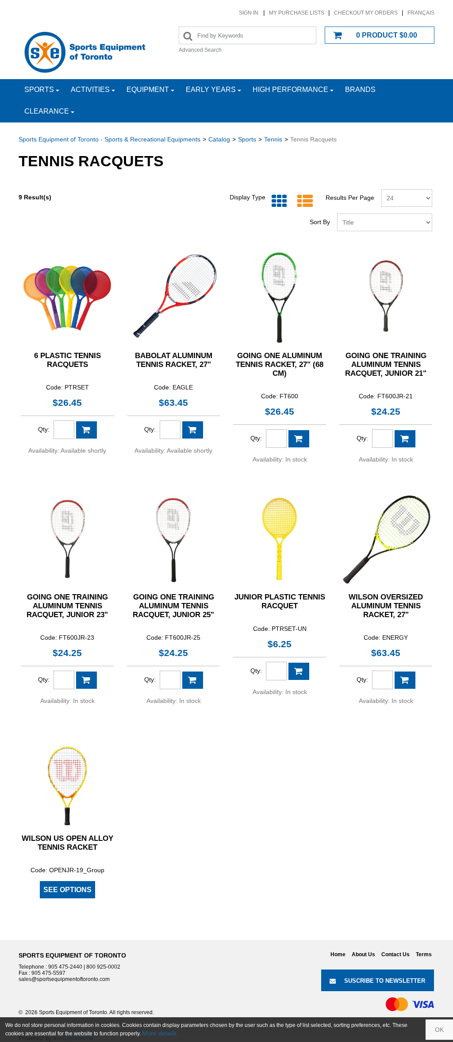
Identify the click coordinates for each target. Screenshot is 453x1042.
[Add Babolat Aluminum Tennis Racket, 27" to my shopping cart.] (192, 430)
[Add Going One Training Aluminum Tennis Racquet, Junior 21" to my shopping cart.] (405, 438)
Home (338, 954)
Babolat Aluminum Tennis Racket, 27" (173, 360)
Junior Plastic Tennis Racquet (279, 601)
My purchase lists (296, 13)
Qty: (44, 429)
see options (67, 889)
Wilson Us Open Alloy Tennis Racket (67, 842)
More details (159, 1033)
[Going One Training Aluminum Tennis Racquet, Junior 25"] (173, 538)
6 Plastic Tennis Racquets (67, 360)
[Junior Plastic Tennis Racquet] (279, 538)
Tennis (273, 139)
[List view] (303, 201)
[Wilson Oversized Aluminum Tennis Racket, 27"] (385, 538)
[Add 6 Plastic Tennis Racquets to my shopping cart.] (86, 430)
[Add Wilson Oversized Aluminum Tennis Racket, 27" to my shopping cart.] (405, 680)
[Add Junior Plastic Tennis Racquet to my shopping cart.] (298, 671)
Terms (424, 954)
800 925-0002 (103, 967)
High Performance (290, 89)
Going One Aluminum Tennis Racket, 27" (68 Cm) (279, 364)
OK (439, 1029)
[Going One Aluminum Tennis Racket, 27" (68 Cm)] (279, 297)
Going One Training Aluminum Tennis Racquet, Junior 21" (385, 364)
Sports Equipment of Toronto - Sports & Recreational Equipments (109, 139)
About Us (363, 954)
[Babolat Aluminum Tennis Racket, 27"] (173, 297)
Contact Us (395, 954)
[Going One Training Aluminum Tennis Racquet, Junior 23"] (67, 538)
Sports (39, 89)
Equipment (148, 89)
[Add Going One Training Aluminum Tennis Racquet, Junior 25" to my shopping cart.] (192, 680)
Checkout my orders (366, 13)
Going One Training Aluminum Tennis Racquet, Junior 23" (67, 606)
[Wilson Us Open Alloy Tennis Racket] (67, 780)
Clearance (46, 111)
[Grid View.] (277, 201)
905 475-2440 (65, 967)
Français (420, 13)
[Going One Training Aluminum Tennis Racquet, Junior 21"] (385, 297)
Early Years (211, 89)
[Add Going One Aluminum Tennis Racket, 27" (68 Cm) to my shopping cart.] (298, 438)
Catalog (219, 139)
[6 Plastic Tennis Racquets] (67, 297)
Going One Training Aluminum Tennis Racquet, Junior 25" (173, 606)
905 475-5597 (48, 973)
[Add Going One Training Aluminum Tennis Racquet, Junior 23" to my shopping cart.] (86, 680)
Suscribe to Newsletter (384, 980)
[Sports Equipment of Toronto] (85, 51)
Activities (90, 89)
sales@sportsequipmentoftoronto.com (64, 979)
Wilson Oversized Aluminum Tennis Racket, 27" (386, 606)
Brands (360, 89)
